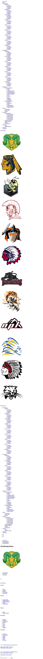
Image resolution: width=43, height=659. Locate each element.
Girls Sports (5, 50)
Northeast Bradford (10, 93)
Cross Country (8, 14)
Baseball (7, 4)
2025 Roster (5, 573)
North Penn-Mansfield (11, 92)
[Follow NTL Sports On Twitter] (3, 535)
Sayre (8, 94)
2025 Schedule (5, 572)
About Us (5, 112)
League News (7, 109)
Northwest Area (10, 105)
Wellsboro (9, 502)
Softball (6, 66)
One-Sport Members (9, 101)
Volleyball (7, 81)
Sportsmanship (7, 123)
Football (7, 19)
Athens (8, 88)
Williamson (9, 99)
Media (4, 108)
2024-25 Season (10, 116)
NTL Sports (5, 1)
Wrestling (7, 45)
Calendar (4, 127)
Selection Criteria (8, 126)
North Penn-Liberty (10, 91)
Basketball (7, 9)
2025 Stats (4, 574)
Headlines (9, 8)
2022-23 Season (10, 118)
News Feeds (7, 110)
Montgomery (9, 103)
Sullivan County (10, 107)
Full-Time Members (9, 87)
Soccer (6, 29)
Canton (8, 89)
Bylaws (6, 122)
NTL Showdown (10, 114)
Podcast (6, 111)
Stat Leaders (9, 6)
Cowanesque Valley (10, 90)
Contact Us (5, 128)
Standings (9, 7)
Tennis (6, 34)
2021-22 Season (10, 119)
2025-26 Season (10, 115)
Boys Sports (5, 3)
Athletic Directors (8, 121)
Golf (6, 24)
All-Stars (5, 124)
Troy (8, 501)
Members (5, 86)
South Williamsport (10, 106)
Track (6, 40)
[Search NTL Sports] (3, 536)
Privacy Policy (5, 646)
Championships (8, 113)
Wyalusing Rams (6, 542)
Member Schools (6, 541)
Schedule (8, 5)
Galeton (8, 102)
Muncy (8, 104)
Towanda (8, 95)
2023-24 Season (10, 117)
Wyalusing (9, 100)
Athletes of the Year (8, 120)
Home (4, 2)
